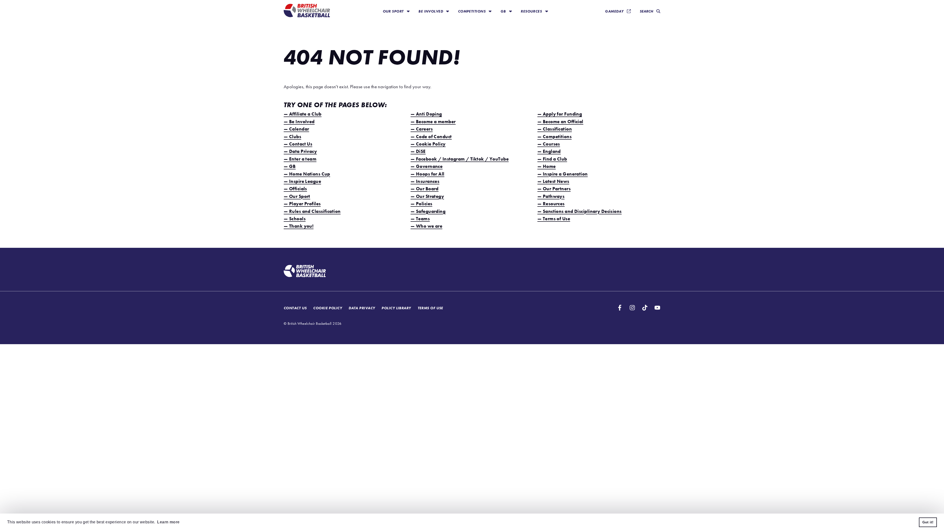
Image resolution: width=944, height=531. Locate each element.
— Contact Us (298, 144)
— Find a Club (552, 159)
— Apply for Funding (559, 114)
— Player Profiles (302, 204)
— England (549, 151)
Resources (532, 11)
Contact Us (295, 308)
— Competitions (554, 136)
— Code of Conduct (431, 136)
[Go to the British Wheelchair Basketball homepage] (307, 11)
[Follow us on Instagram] (632, 308)
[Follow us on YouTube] (657, 308)
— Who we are (426, 226)
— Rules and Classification (312, 211)
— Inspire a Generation (562, 174)
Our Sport (394, 11)
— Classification (554, 129)
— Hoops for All (427, 174)
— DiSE (418, 151)
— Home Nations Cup (307, 174)
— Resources (551, 204)
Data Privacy (362, 308)
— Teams (420, 219)
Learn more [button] (168, 522)
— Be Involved (299, 121)
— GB (290, 166)
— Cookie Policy (428, 144)
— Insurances (425, 181)
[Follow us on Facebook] (620, 308)
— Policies (421, 204)
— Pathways (550, 196)
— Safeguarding (428, 211)
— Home (546, 166)
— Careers (422, 129)
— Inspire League (302, 181)
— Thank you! (298, 226)
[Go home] (305, 272)
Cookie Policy (327, 308)
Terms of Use (430, 308)
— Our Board (425, 189)
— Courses (548, 144)
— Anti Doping (426, 114)
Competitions (472, 11)
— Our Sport (297, 196)
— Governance (426, 166)
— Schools (295, 219)
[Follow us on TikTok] (645, 308)
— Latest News (553, 181)
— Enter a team (300, 159)
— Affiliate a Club (303, 114)
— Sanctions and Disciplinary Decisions (579, 211)
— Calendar (296, 129)
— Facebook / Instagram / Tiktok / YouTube (460, 159)
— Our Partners (554, 189)
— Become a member (433, 121)
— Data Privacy (300, 151)
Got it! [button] (928, 522)
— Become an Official (560, 121)
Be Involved (431, 11)
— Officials (295, 189)
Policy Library (396, 308)
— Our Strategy (427, 196)
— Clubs (292, 136)
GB (504, 11)
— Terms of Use (553, 219)
